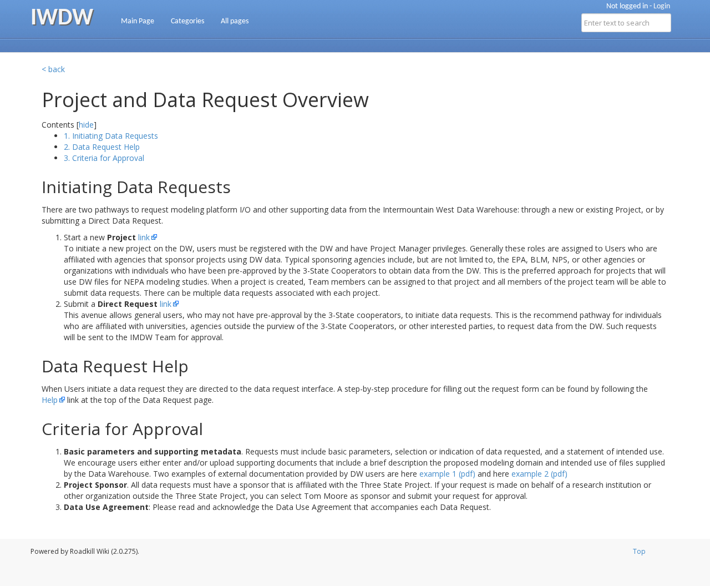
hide (86, 124)
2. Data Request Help (102, 147)
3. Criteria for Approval (104, 158)
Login (661, 6)
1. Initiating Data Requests (111, 135)
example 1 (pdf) (447, 473)
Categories (187, 21)
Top (639, 551)
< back (53, 69)
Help (50, 400)
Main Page (137, 21)
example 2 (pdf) (539, 473)
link (144, 237)
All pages (234, 21)
